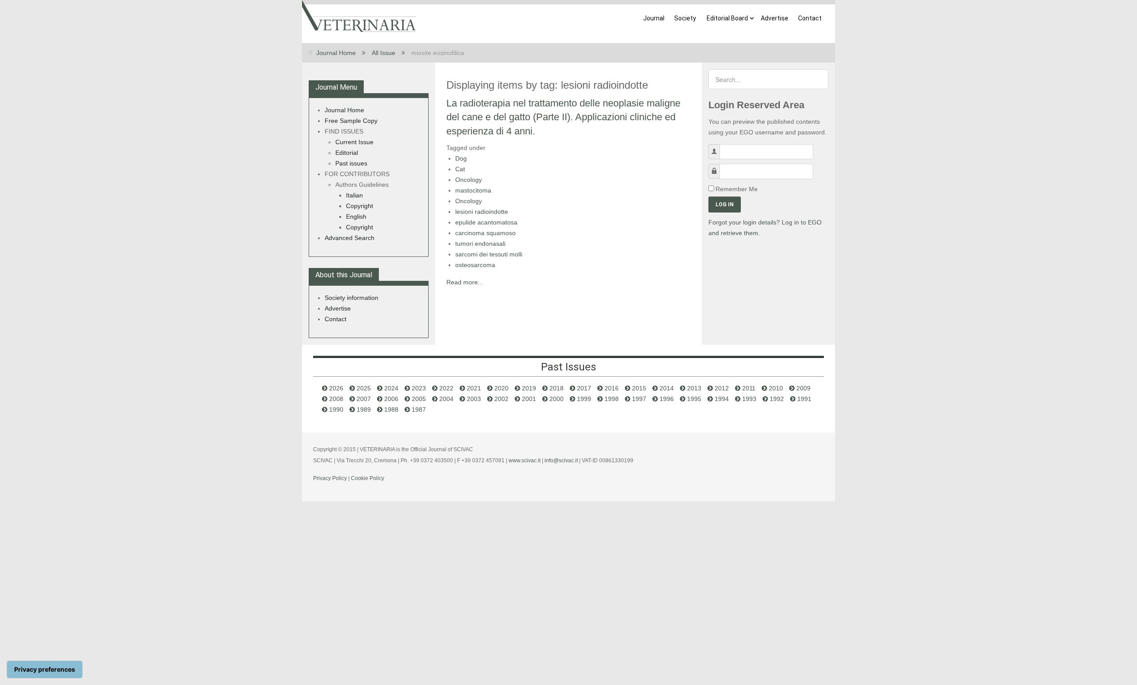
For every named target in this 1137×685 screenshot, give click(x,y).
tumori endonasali (480, 243)
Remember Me (737, 189)
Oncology (468, 179)
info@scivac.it (561, 460)
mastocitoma (473, 190)
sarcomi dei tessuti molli (488, 254)
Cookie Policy (367, 478)
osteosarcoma (475, 264)
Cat (460, 169)
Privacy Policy (330, 478)
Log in (725, 204)
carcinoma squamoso (485, 232)
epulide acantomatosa (486, 222)
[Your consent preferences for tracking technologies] (44, 669)
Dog (461, 158)
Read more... (464, 282)
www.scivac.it (525, 460)
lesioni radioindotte (481, 211)
